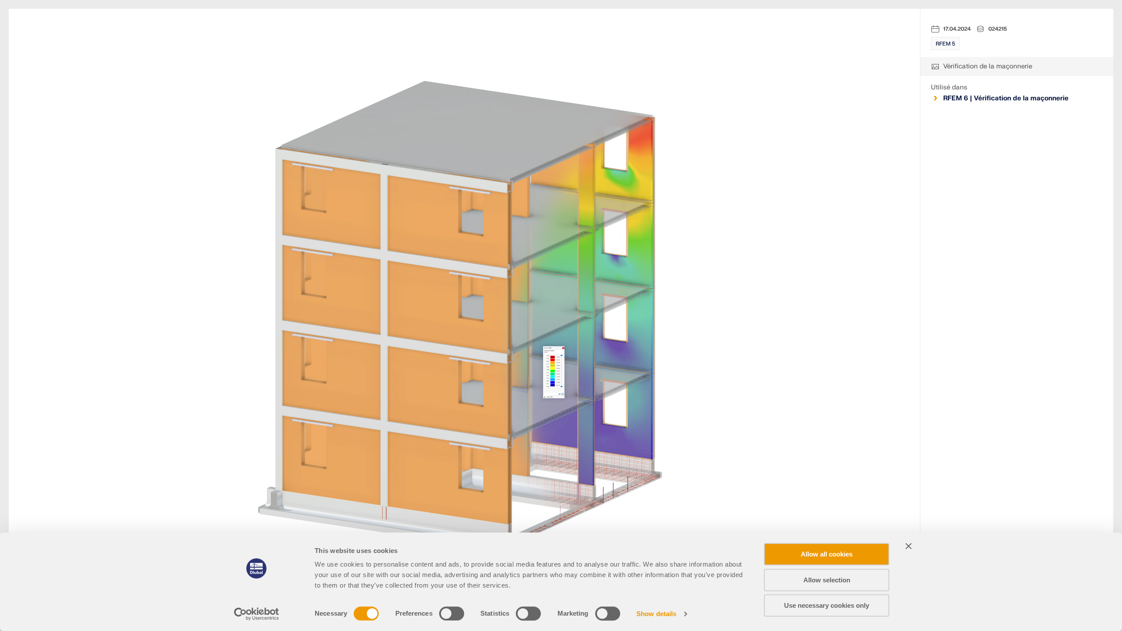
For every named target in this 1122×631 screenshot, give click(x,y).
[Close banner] (908, 546)
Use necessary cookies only (826, 605)
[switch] (451, 613)
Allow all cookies (826, 554)
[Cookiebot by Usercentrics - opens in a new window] (256, 613)
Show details (656, 613)
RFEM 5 (945, 43)
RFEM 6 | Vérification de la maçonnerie (1006, 98)
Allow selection (826, 580)
